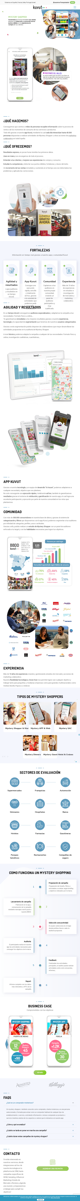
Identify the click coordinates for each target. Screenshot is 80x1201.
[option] (23, 1084)
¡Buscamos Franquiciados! (63, 2)
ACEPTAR (40, 1199)
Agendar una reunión (53, 1169)
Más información (55, 1197)
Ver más (21, 1041)
